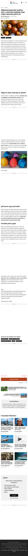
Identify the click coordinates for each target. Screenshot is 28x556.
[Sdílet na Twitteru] (26, 383)
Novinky (3, 37)
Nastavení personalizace (14, 553)
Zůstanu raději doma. (9, 490)
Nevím (5, 492)
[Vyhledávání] (24, 2)
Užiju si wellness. (8, 488)
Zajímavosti (9, 37)
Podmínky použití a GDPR (14, 550)
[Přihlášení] (22, 2)
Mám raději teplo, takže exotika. (11, 487)
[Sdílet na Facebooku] (24, 383)
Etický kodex (22, 550)
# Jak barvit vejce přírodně (14, 338)
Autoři (8, 550)
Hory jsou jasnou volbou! (10, 485)
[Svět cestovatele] (14, 2)
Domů (2, 550)
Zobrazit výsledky (14, 498)
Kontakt (5, 550)
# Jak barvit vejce (5, 338)
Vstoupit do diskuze (14, 379)
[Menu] (26, 2)
